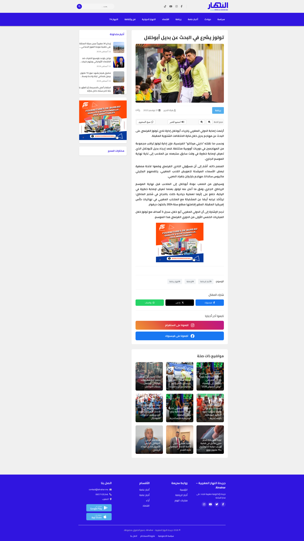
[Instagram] (176, 6)
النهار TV (113, 19)
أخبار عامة (193, 19)
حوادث (207, 19)
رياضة (178, 19)
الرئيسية (184, 489)
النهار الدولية (149, 19)
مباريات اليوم (181, 500)
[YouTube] (170, 6)
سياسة (221, 19)
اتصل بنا (133, 536)
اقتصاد (165, 19)
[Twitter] (216, 504)
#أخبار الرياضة (206, 281)
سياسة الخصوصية (166, 536)
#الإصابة (190, 281)
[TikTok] (165, 6)
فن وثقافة (130, 19)
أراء (148, 500)
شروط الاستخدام (147, 536)
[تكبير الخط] (202, 122)
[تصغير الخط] (209, 122)
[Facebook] (181, 6)
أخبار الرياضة (181, 495)
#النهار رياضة (174, 281)
